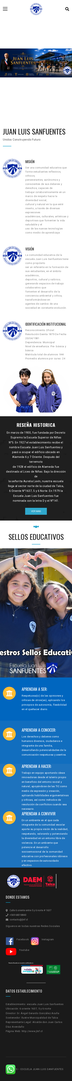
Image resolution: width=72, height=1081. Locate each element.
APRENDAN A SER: (34, 689)
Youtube (24, 950)
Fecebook (23, 939)
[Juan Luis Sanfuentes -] (36, 8)
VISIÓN (29, 248)
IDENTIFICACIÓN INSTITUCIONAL (45, 324)
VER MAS (36, 511)
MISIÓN (30, 161)
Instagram (48, 939)
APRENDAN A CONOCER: (39, 730)
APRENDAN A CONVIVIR (38, 813)
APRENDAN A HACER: (36, 766)
